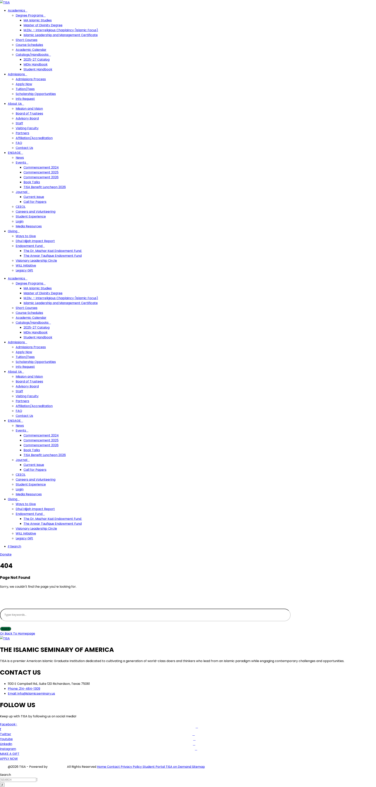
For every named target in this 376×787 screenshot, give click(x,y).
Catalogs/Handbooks (32, 54)
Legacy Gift (24, 270)
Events (21, 162)
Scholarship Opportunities (36, 94)
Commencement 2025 (41, 172)
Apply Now (24, 84)
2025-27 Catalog (37, 59)
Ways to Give (26, 236)
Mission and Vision (29, 108)
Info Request (25, 99)
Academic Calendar (31, 49)
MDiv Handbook (36, 64)
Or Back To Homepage (17, 633)
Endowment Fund (29, 246)
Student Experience (31, 216)
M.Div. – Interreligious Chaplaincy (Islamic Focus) (61, 30)
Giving (12, 231)
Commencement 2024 (41, 167)
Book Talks (32, 182)
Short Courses (26, 40)
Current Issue (34, 197)
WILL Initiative (26, 265)
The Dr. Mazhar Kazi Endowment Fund (53, 251)
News (20, 157)
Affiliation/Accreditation (34, 138)
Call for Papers (35, 201)
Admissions (16, 74)
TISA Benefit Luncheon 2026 (45, 187)
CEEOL (20, 206)
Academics (16, 10)
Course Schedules (29, 45)
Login (20, 221)
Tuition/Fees (25, 89)
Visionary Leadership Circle (36, 260)
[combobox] (18, 780)
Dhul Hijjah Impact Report (35, 241)
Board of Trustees (29, 113)
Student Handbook (38, 69)
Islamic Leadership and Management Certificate (61, 35)
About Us (15, 103)
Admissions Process (31, 79)
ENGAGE (14, 152)
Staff (19, 123)
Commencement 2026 (41, 177)
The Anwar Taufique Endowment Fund (53, 255)
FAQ (19, 143)
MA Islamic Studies (38, 20)
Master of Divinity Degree (43, 25)
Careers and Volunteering (35, 211)
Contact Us (24, 148)
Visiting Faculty (27, 128)
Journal (21, 192)
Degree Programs (29, 15)
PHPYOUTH (57, 766)
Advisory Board (27, 118)
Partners (22, 133)
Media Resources (29, 226)
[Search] (2, 785)
